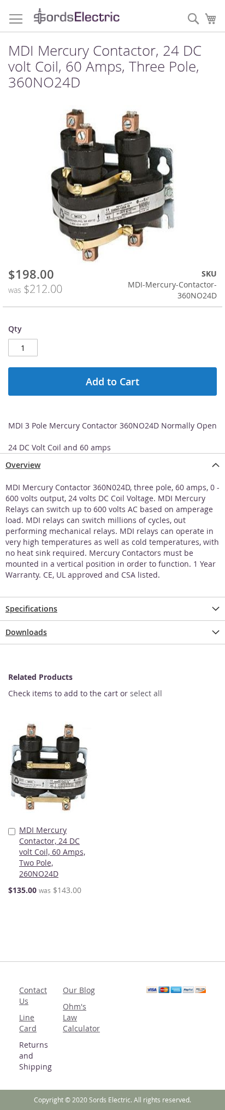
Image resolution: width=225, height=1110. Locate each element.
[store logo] (76, 16)
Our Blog (79, 990)
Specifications (31, 608)
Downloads (26, 632)
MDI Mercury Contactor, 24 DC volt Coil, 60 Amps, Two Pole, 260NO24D (52, 852)
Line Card (28, 1022)
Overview (22, 465)
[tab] (112, 465)
